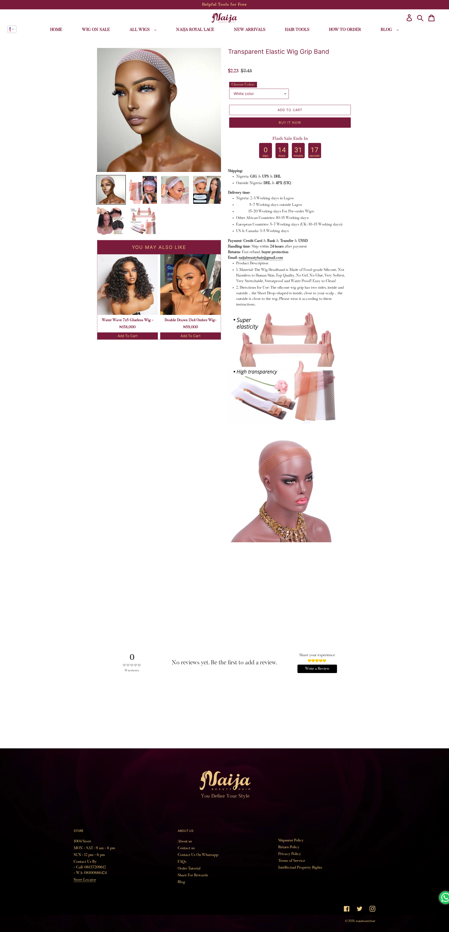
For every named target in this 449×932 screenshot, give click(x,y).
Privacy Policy (289, 854)
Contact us (186, 848)
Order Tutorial (189, 868)
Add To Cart (128, 336)
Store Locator (85, 880)
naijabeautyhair (365, 921)
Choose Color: (243, 85)
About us (185, 841)
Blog (181, 882)
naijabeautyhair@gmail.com (261, 258)
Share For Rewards (193, 875)
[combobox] (11, 29)
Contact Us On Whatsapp (198, 855)
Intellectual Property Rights (300, 868)
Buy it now (290, 122)
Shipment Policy (291, 840)
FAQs (182, 862)
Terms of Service (291, 861)
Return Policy (289, 847)
